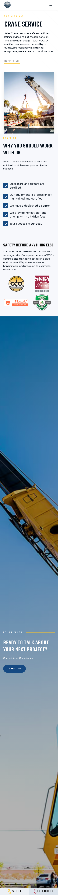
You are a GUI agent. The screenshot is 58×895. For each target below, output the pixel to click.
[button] (50, 5)
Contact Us (14, 669)
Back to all (12, 61)
